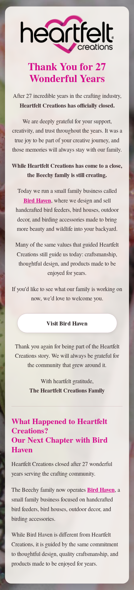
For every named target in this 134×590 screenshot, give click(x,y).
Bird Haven (37, 200)
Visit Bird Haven (67, 323)
